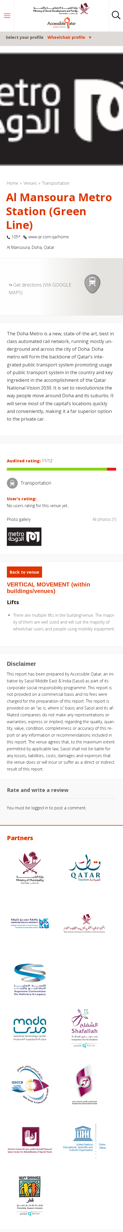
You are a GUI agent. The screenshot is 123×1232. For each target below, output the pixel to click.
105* (15, 236)
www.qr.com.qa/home (48, 236)
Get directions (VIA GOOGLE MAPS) (40, 289)
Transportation (56, 183)
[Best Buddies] (30, 1197)
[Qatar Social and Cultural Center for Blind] (30, 1085)
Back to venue (24, 572)
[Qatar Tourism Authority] (84, 868)
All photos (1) (104, 519)
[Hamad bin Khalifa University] (30, 924)
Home (12, 183)
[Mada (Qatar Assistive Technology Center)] (30, 1029)
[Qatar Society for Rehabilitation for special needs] (30, 1141)
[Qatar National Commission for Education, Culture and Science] (84, 924)
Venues (30, 183)
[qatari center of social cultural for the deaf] (84, 1085)
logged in (39, 807)
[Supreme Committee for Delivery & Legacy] (30, 980)
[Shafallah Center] (84, 1029)
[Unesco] (84, 1141)
